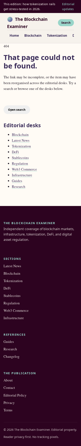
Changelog (12, 356)
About (8, 380)
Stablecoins (20, 157)
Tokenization (57, 35)
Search (66, 23)
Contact (9, 387)
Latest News (20, 140)
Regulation (20, 163)
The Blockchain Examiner (27, 22)
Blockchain (33, 35)
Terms (8, 410)
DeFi (15, 151)
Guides (17, 180)
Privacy (9, 402)
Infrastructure (22, 175)
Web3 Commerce (24, 169)
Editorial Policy (15, 395)
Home (14, 35)
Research (18, 186)
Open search (17, 110)
